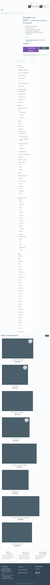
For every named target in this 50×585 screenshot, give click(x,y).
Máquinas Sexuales (22, 159)
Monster (20, 173)
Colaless (21, 212)
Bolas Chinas (21, 126)
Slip (20, 242)
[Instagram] (39, 573)
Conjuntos (21, 215)
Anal (19, 110)
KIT (19, 81)
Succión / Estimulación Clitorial (24, 139)
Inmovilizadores (21, 78)
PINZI (19, 306)
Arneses (21, 201)
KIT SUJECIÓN (15, 386)
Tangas (21, 250)
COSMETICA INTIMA (21, 89)
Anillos (19, 121)
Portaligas (21, 228)
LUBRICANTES (21, 99)
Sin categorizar (20, 331)
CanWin (20, 269)
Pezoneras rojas (15, 491)
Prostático (21, 117)
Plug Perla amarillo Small (17, 544)
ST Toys (20, 325)
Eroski (19, 282)
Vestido (21, 231)
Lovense (20, 296)
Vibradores (20, 186)
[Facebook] (37, 573)
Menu (2, 10)
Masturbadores (21, 162)
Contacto (38, 569)
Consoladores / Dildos (23, 143)
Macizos (21, 145)
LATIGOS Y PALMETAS (23, 83)
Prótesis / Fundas (22, 181)
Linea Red (21, 223)
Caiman (20, 266)
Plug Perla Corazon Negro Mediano (19, 465)
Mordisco (20, 301)
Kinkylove (20, 290)
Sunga (20, 244)
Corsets (21, 217)
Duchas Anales (22, 112)
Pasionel (20, 304)
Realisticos (21, 148)
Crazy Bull (20, 274)
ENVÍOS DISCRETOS (9, 552)
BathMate (20, 261)
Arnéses (20, 123)
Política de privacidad (23, 572)
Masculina (20, 234)
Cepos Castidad (21, 75)
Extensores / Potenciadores (24, 154)
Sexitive (20, 320)
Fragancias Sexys (22, 97)
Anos (20, 164)
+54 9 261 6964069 (6, 576)
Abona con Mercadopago (26, 552)
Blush (19, 264)
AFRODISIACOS (21, 91)
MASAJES (20, 102)
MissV (19, 298)
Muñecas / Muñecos (22, 175)
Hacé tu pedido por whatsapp (43, 552)
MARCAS (19, 254)
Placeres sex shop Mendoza (21, 583)
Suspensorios (22, 247)
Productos (20, 566)
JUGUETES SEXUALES (22, 108)
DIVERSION (19, 105)
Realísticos (21, 191)
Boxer (20, 239)
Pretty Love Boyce (16, 438)
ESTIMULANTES (22, 94)
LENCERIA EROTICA (21, 198)
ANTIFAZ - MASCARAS (23, 73)
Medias (20, 225)
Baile (19, 258)
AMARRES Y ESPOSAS (23, 70)
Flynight (20, 285)
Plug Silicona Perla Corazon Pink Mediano (21, 517)
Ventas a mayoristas (22, 569)
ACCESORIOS (21, 67)
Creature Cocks (21, 277)
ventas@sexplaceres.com (7, 578)
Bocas (20, 167)
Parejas (21, 188)
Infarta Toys (21, 288)
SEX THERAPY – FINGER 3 (18, 360)
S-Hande (20, 314)
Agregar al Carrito (32, 49)
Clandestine (20, 272)
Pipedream (20, 309)
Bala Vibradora (22, 133)
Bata (20, 207)
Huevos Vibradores (23, 136)
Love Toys (20, 293)
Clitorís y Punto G (41, 55)
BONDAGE (19, 65)
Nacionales (20, 178)
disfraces (21, 220)
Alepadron (20, 256)
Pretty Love (20, 312)
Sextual (20, 322)
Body (20, 209)
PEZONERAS (21, 86)
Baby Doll (21, 204)
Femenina (20, 199)
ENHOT (20, 280)
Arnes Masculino (22, 236)
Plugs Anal (21, 115)
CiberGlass (20, 129)
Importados (20, 157)
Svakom (20, 328)
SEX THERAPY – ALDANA (17, 412)
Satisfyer (20, 317)
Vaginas (21, 169)
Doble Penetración (22, 151)
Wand (20, 193)
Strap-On (20, 183)
